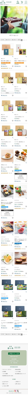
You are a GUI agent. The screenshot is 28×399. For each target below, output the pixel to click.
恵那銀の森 (6, 2)
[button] (26, 40)
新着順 (19, 39)
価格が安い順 (8, 39)
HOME (1, 4)
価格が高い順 (14, 39)
